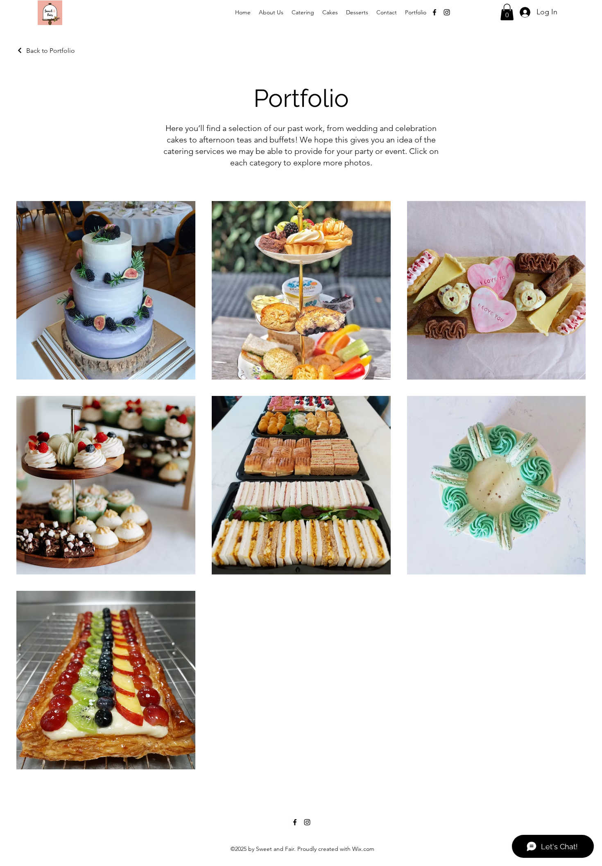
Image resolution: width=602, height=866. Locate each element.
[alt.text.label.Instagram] (447, 12)
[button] (507, 12)
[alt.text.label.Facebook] (434, 12)
